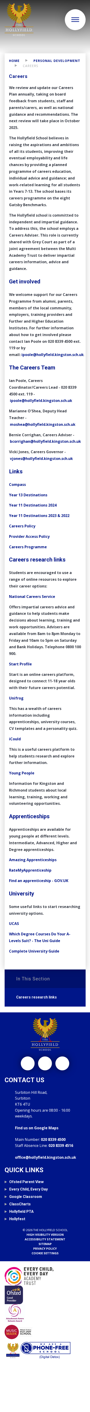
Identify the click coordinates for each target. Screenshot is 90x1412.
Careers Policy (22, 526)
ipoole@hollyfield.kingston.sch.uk (41, 400)
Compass (17, 484)
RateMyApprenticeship (30, 870)
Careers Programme (28, 546)
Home (14, 60)
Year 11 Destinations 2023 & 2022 (39, 515)
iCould (15, 738)
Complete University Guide (34, 951)
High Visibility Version (45, 1234)
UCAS (14, 923)
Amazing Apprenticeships (33, 859)
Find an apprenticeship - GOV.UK (38, 880)
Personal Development (56, 60)
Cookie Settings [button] (45, 1253)
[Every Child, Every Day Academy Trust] (45, 1276)
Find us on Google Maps (36, 1127)
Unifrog (16, 698)
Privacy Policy (45, 1248)
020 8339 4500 (53, 1139)
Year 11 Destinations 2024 (33, 505)
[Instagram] (28, 1063)
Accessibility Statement (45, 1239)
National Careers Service (32, 596)
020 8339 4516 (60, 1145)
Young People (21, 773)
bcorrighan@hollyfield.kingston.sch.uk (45, 441)
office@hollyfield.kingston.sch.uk (45, 1157)
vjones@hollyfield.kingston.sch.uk (41, 458)
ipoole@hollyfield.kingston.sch (49, 354)
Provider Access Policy (29, 536)
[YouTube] (62, 1063)
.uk (81, 354)
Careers (30, 66)
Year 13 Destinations (28, 494)
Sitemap (45, 1244)
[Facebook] (45, 1063)
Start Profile (21, 664)
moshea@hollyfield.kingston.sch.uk (42, 424)
